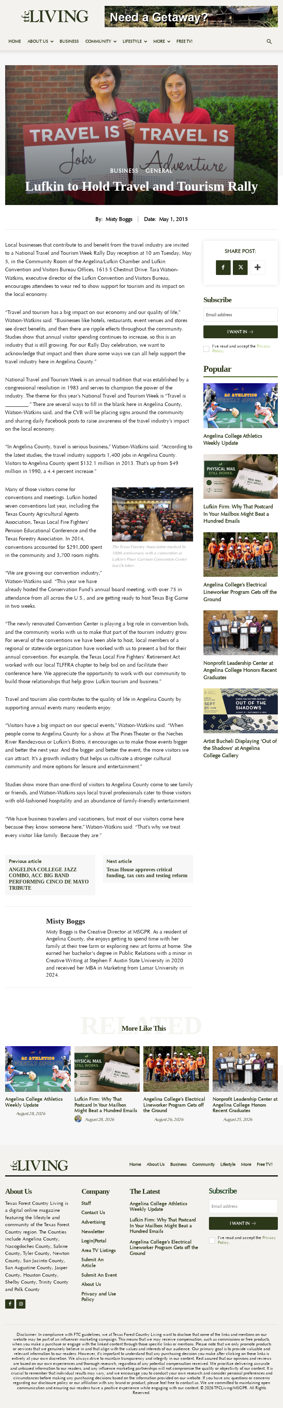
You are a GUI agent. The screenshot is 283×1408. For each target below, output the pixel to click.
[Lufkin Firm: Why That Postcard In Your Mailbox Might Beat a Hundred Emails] (240, 476)
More (159, 41)
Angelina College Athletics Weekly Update (232, 440)
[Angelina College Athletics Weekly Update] (240, 405)
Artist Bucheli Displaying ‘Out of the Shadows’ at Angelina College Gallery (240, 748)
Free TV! (185, 41)
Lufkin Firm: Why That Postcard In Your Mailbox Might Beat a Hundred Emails (238, 513)
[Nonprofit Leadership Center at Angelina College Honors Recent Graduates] (240, 632)
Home (14, 41)
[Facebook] (223, 267)
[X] (240, 267)
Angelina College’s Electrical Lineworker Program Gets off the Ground (240, 591)
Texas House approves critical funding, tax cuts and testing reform (147, 873)
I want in (237, 332)
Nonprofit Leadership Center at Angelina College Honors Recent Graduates (240, 670)
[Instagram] (20, 1304)
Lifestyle (132, 41)
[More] (257, 267)
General (159, 171)
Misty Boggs (119, 219)
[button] (269, 41)
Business (69, 41)
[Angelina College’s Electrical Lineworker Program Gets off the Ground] (240, 554)
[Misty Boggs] (23, 947)
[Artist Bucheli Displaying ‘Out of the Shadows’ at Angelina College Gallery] (240, 710)
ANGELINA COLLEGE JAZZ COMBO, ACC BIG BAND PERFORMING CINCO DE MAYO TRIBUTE (49, 879)
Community (98, 41)
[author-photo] (10, 1113)
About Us (38, 41)
